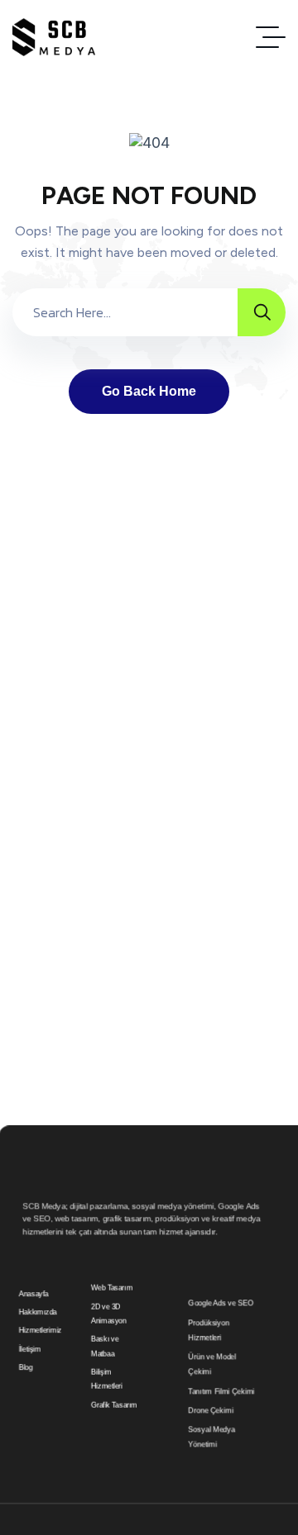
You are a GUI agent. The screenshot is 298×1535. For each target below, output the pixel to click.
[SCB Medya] (53, 37)
